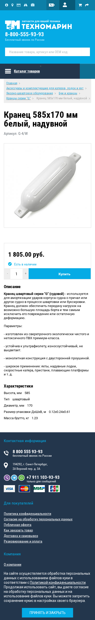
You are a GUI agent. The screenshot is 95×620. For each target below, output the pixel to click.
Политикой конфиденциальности (58, 582)
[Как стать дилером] (32, 5)
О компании (12, 564)
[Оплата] (19, 5)
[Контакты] (12, 5)
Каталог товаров (27, 71)
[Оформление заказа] (87, 5)
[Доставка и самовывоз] (26, 5)
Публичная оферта (17, 524)
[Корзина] (80, 5)
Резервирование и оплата (23, 541)
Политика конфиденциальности (27, 513)
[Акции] (55, 5)
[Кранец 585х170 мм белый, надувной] (47, 185)
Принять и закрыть (48, 613)
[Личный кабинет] (67, 5)
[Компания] (6, 5)
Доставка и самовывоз (21, 535)
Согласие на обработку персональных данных (38, 519)
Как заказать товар (18, 530)
